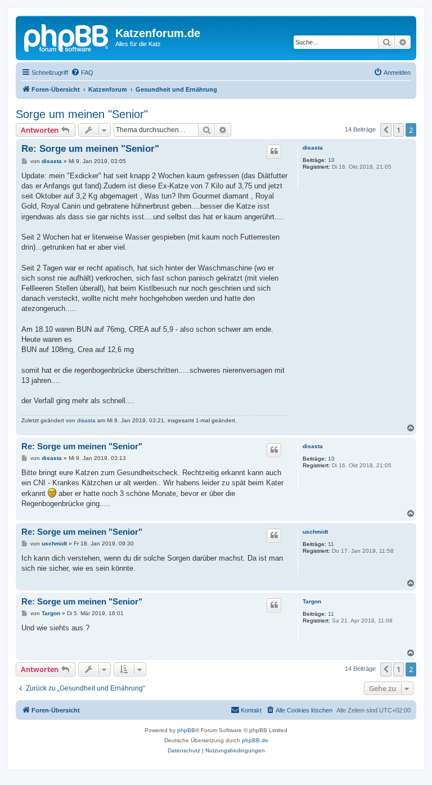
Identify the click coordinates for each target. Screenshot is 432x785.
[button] (386, 130)
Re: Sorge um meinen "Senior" (90, 148)
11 (331, 544)
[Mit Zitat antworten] (274, 151)
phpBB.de (255, 740)
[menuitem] (82, 72)
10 (331, 160)
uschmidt (315, 532)
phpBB (186, 730)
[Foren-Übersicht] (67, 37)
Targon (312, 601)
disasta (313, 148)
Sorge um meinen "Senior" (82, 114)
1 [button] (398, 130)
